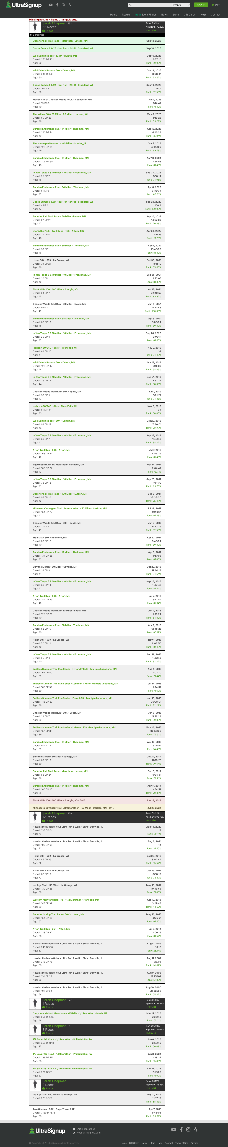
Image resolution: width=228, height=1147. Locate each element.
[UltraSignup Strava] (69, 4)
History (150, 30)
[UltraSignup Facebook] (58, 4)
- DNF (59, 800)
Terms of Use (181, 1143)
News (164, 14)
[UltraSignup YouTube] (51, 4)
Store (176, 14)
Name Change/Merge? (65, 19)
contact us (89, 1128)
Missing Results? (39, 19)
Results (126, 14)
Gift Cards (190, 14)
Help (203, 14)
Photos (49, 30)
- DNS (73, 807)
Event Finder (145, 14)
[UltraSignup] (23, 4)
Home (113, 14)
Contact (215, 14)
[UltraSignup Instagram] (64, 4)
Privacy (194, 1143)
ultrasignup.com (91, 1132)
